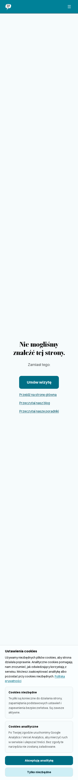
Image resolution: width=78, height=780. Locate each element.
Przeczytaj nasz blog (34, 403)
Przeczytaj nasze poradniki (39, 411)
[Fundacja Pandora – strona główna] (8, 6)
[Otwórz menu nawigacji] (69, 6)
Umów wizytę (39, 382)
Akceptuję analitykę (39, 760)
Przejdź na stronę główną (38, 394)
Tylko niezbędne (39, 772)
